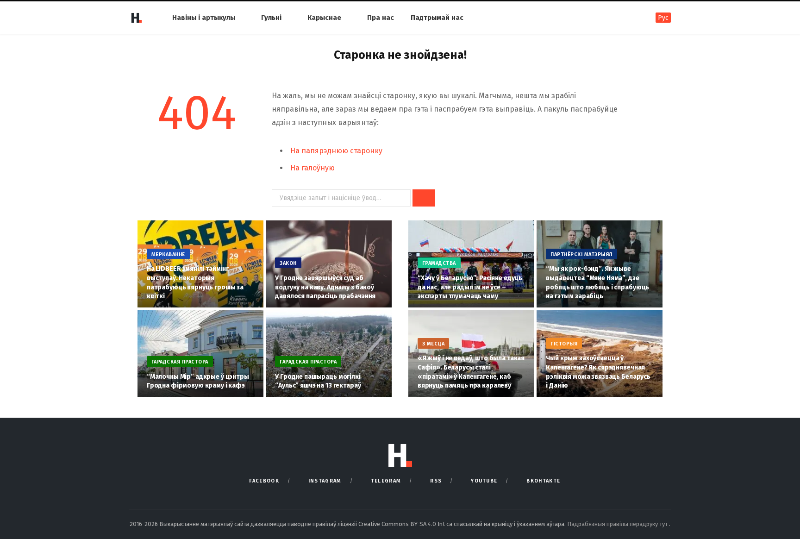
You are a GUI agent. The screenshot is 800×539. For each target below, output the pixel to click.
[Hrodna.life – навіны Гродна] (136, 18)
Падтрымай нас (437, 17)
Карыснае (324, 17)
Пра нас (380, 17)
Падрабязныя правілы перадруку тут (618, 523)
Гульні (271, 17)
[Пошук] (636, 17)
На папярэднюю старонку (336, 150)
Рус (663, 18)
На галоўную (312, 167)
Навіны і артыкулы (203, 17)
